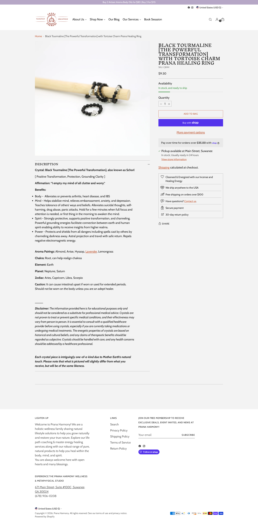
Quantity (163, 97)
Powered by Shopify (45, 516)
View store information (174, 159)
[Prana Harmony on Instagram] (192, 7)
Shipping (163, 167)
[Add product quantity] (169, 103)
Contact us (190, 201)
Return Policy (118, 448)
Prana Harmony (61, 513)
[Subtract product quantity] (161, 103)
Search (114, 424)
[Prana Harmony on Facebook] (189, 7)
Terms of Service (120, 442)
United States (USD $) (210, 7)
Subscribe (188, 435)
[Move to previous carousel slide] (214, 400)
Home (38, 36)
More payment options (191, 132)
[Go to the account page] (216, 19)
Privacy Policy (119, 430)
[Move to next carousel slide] (220, 400)
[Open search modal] (210, 19)
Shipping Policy (119, 436)
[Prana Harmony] (52, 19)
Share (165, 223)
